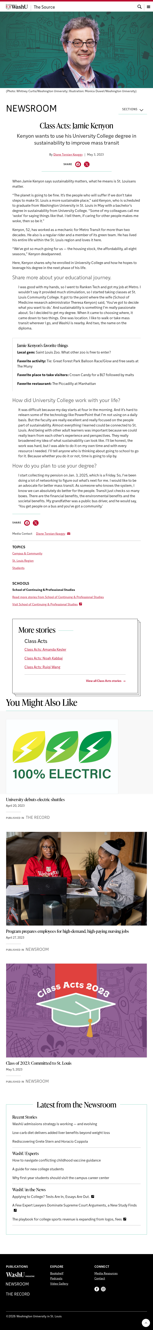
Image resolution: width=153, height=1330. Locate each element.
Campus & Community (27, 553)
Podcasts (56, 1278)
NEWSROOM (31, 109)
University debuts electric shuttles (35, 799)
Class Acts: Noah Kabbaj (43, 658)
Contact (99, 1278)
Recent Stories (24, 1117)
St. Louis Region (23, 560)
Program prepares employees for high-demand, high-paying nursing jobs (67, 931)
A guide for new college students (38, 1169)
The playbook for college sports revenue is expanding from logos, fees (67, 1219)
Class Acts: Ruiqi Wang (42, 667)
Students (18, 568)
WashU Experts (25, 1153)
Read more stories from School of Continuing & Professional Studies (58, 597)
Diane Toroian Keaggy (68, 154)
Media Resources (106, 1273)
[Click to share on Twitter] (87, 164)
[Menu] (148, 6)
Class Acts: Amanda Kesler (45, 650)
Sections (130, 109)
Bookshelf (56, 1273)
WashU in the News (29, 1190)
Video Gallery (59, 1283)
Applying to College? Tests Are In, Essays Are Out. (51, 1197)
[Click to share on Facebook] (78, 164)
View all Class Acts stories (103, 681)
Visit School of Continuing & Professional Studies (45, 604)
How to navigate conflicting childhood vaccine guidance (56, 1160)
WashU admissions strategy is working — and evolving (54, 1124)
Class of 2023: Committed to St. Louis (38, 1063)
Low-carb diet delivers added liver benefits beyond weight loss (61, 1133)
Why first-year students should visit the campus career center (60, 1178)
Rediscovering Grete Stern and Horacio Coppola (50, 1142)
